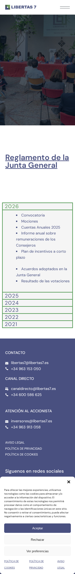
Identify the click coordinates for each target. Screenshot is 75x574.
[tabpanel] (37, 251)
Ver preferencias (37, 551)
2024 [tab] (12, 302)
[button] (69, 482)
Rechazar (37, 539)
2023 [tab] (12, 310)
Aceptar (37, 528)
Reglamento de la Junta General (37, 161)
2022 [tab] (12, 317)
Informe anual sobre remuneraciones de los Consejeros (36, 239)
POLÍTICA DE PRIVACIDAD (23, 448)
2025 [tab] (12, 295)
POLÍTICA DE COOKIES (21, 454)
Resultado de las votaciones (45, 281)
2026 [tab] (12, 206)
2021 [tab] (11, 324)
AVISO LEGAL (15, 442)
